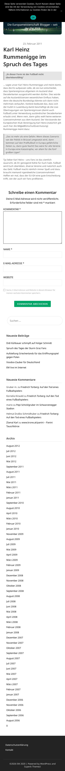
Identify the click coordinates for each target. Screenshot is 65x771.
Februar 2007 (13, 689)
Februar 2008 (13, 627)
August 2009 (13, 539)
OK (33, 17)
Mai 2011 (11, 482)
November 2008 (14, 580)
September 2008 (15, 590)
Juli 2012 (11, 451)
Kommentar (12, 209)
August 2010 (13, 508)
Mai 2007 (11, 673)
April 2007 (11, 678)
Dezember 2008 (14, 575)
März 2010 (12, 518)
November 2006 (14, 704)
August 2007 (13, 658)
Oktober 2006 (13, 709)
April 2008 (11, 616)
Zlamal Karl (12, 422)
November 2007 (14, 642)
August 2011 (13, 471)
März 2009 (12, 559)
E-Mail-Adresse (13, 263)
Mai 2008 (11, 611)
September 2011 (15, 466)
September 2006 (15, 715)
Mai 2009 (11, 549)
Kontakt (9, 749)
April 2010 (11, 513)
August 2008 (13, 596)
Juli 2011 (11, 476)
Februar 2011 (13, 492)
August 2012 (13, 445)
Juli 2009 (11, 544)
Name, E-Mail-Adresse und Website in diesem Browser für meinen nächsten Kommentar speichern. (30, 291)
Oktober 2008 (13, 585)
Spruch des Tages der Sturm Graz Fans (26, 348)
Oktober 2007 (13, 647)
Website (8, 277)
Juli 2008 (11, 601)
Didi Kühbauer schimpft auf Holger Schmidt (29, 343)
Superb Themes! (32, 766)
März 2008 (12, 621)
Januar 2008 (12, 632)
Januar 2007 (12, 694)
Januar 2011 (12, 497)
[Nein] (61, 11)
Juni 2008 (11, 606)
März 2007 (12, 684)
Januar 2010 (12, 528)
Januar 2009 (12, 570)
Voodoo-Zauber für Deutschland (23, 362)
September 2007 (15, 653)
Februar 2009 (13, 564)
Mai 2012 (11, 461)
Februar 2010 (13, 523)
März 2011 (12, 487)
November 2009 (14, 533)
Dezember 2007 (14, 637)
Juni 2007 (11, 668)
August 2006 (13, 720)
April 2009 (11, 554)
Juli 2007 (11, 663)
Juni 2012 (11, 456)
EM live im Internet (16, 367)
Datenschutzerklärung (16, 744)
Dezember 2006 (14, 699)
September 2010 (15, 502)
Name (7, 249)
